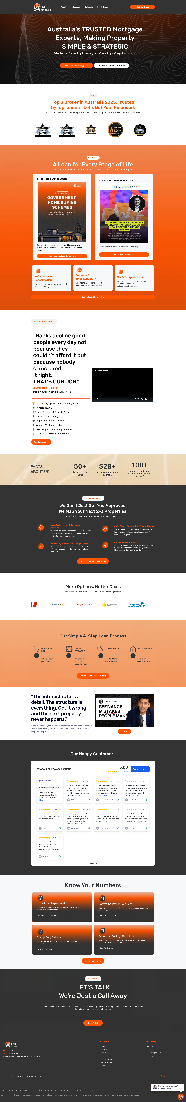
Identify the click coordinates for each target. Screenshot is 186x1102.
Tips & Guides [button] (103, 7)
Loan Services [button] (74, 7)
